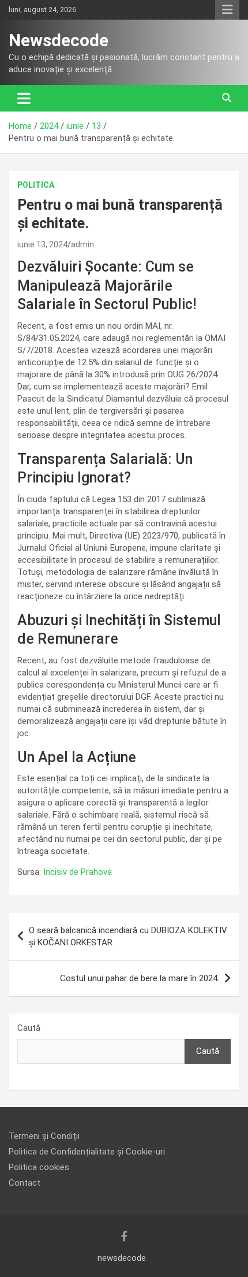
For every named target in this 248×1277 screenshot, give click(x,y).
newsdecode (121, 1258)
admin (82, 244)
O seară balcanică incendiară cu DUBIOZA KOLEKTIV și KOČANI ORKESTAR (128, 936)
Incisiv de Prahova (77, 872)
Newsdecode (58, 40)
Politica (35, 185)
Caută (28, 1028)
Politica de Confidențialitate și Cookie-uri (87, 1151)
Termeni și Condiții (44, 1136)
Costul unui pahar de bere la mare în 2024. (139, 978)
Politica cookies (39, 1167)
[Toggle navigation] (24, 98)
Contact (24, 1183)
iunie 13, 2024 (42, 244)
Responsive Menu (227, 10)
